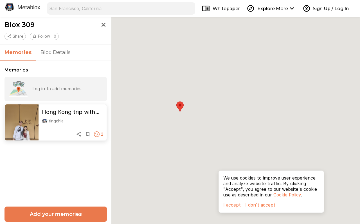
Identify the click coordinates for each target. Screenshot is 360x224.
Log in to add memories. (57, 88)
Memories (18, 52)
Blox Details (55, 52)
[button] (44, 36)
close (103, 24)
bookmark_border (88, 134)
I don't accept (260, 205)
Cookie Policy (287, 195)
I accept (232, 205)
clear (189, 8)
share (79, 134)
